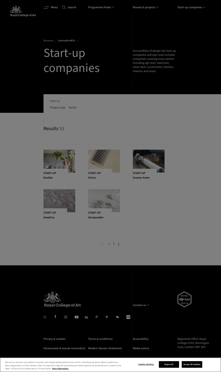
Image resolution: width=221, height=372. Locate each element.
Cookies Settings (146, 364)
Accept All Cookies (191, 364)
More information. (60, 368)
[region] (110, 365)
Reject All (168, 364)
